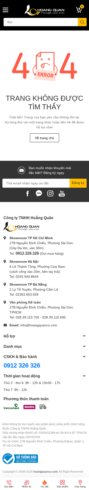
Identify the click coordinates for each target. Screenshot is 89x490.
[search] (82, 22)
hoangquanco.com (45, 471)
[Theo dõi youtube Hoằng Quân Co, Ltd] (62, 193)
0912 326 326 (22, 365)
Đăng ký (78, 183)
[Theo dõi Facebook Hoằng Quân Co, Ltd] (27, 193)
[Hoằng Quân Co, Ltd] (45, 9)
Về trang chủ (44, 138)
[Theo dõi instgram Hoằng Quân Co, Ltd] (50, 193)
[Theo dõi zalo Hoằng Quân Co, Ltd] (39, 193)
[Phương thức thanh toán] (25, 406)
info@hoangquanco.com (38, 325)
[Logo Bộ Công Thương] (20, 458)
